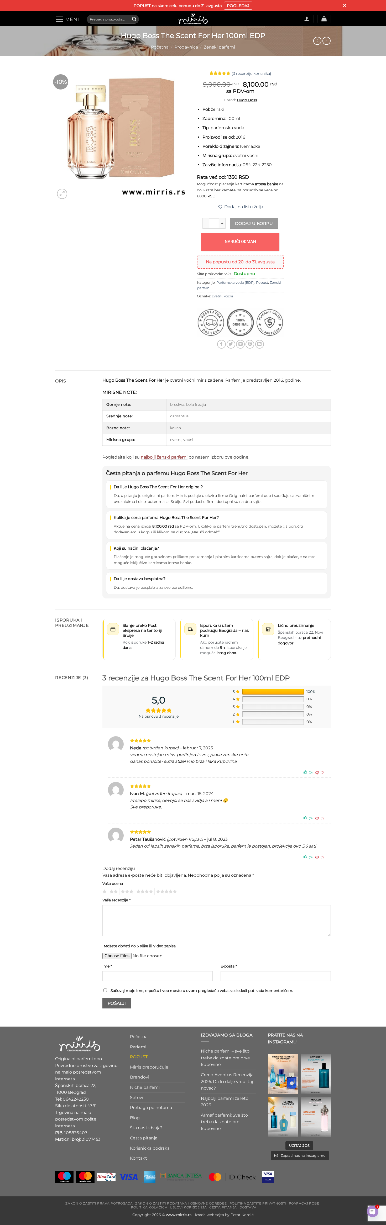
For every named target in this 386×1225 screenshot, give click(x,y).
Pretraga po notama (151, 1107)
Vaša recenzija (116, 900)
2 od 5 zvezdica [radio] (113, 891)
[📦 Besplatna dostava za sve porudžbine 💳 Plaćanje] (283, 1074)
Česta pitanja (143, 1137)
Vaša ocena (112, 883)
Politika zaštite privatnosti (257, 1203)
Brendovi (139, 1077)
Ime (107, 966)
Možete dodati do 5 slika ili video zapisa (140, 946)
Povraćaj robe (304, 1203)
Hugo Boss (247, 100)
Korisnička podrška (150, 1147)
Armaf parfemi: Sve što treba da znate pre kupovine (224, 1121)
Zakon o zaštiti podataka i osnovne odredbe (181, 1203)
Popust (262, 283)
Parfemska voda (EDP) (235, 283)
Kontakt (138, 1158)
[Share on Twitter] (231, 344)
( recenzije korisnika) (251, 73)
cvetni (217, 296)
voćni (228, 296)
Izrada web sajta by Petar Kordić (224, 1214)
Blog (135, 1117)
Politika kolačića (149, 1207)
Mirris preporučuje (149, 1066)
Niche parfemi (145, 1087)
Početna (160, 47)
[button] (67, 19)
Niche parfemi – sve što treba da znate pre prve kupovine (225, 1058)
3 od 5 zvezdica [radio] (126, 891)
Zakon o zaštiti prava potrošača (99, 1203)
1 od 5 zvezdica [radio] (104, 891)
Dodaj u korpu (254, 223)
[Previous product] (326, 41)
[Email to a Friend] (240, 344)
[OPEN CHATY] (372, 1211)
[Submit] (134, 19)
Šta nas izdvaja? (146, 1127)
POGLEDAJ (238, 5)
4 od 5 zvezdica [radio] (144, 891)
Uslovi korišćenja (188, 1207)
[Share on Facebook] (221, 344)
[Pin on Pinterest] (250, 344)
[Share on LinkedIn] (259, 344)
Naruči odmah (240, 241)
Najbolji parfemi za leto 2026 (224, 1101)
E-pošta (229, 966)
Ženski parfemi (219, 47)
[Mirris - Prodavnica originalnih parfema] (193, 18)
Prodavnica (186, 47)
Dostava (247, 1207)
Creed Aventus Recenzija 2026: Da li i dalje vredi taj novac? (227, 1081)
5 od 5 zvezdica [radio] (165, 891)
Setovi (136, 1097)
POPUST (139, 1056)
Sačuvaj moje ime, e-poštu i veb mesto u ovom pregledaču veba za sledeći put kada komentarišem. (202, 990)
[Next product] (317, 41)
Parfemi (138, 1046)
